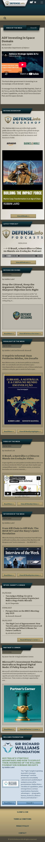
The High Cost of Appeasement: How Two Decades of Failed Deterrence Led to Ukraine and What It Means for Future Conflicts (24, 627)
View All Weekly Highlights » (30, 431)
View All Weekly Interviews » (30, 575)
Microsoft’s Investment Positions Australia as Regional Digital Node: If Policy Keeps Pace (22, 664)
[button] (5, 179)
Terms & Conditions (22, 819)
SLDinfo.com (22, 812)
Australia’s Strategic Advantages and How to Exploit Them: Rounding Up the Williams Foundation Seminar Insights (21, 761)
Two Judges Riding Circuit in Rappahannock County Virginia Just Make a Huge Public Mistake (22, 598)
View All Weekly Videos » (30, 504)
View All (33, 28)
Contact (22, 833)
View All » (30, 803)
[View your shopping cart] (37, 2)
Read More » (9, 334)
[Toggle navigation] (41, 2)
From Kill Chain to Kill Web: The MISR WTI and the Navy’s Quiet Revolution (20, 531)
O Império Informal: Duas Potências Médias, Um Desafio (20, 357)
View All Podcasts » (23, 262)
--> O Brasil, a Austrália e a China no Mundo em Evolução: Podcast (22, 249)
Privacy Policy (22, 826)
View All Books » (23, 216)
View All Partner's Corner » (30, 729)
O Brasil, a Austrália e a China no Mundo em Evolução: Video (20, 457)
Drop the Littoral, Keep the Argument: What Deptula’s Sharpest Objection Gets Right (20, 287)
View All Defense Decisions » (30, 334)
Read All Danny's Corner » (30, 640)
